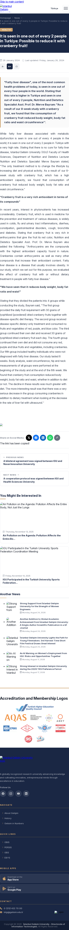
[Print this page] (16, 66)
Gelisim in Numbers (14, 823)
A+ (9, 66)
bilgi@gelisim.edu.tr (13, 912)
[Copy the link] (57, 438)
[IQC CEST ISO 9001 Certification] (61, 728)
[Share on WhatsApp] (50, 438)
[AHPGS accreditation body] (49, 718)
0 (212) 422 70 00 (13, 908)
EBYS (7, 857)
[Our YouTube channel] (18, 794)
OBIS (6, 842)
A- (3, 66)
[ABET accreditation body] (60, 718)
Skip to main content (12, 1)
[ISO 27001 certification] (10, 728)
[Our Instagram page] (11, 794)
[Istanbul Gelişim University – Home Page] (7, 8)
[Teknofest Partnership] (40, 739)
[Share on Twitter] (29, 438)
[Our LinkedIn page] (43, 438)
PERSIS (8, 847)
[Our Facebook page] (3, 794)
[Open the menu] (66, 8)
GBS (6, 852)
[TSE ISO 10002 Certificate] (27, 728)
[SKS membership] (28, 739)
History (7, 818)
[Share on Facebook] (36, 438)
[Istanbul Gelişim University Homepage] (34, 763)
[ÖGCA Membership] (45, 728)
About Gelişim (11, 813)
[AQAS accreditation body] (23, 718)
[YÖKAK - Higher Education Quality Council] (34, 708)
